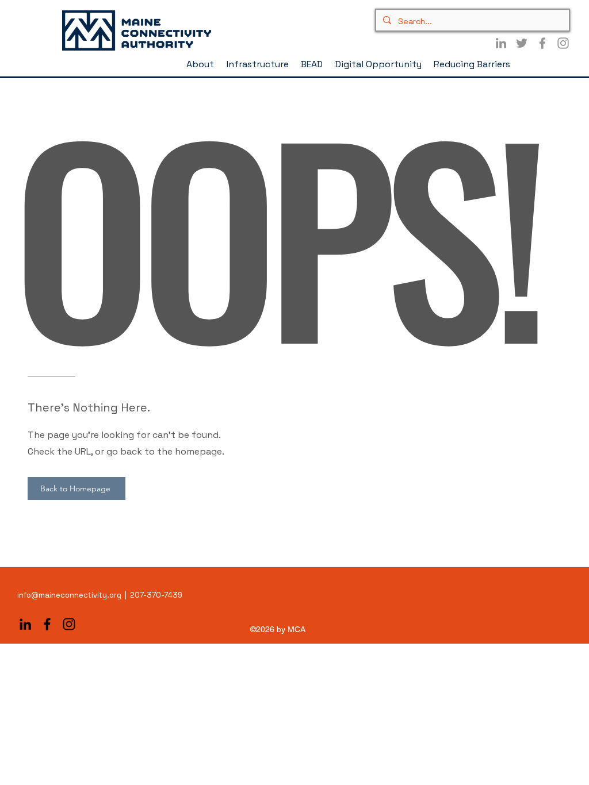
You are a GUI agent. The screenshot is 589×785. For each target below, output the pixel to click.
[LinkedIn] (501, 43)
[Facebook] (542, 43)
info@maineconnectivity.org (69, 595)
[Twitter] (521, 43)
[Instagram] (563, 43)
